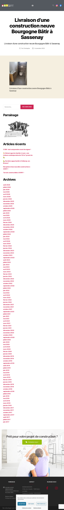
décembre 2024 (8, 225)
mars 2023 (7, 272)
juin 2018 (6, 396)
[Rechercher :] (11, 107)
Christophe (26, 48)
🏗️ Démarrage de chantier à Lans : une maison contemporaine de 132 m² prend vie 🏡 (17, 155)
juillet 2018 (7, 394)
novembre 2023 (8, 253)
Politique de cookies (26, 508)
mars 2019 (6, 377)
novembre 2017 (8, 410)
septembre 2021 (8, 311)
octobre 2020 (7, 335)
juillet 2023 (7, 262)
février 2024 (7, 246)
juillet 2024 (7, 234)
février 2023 (7, 274)
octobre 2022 (7, 283)
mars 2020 (7, 349)
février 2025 (7, 222)
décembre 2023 (8, 250)
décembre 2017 (8, 408)
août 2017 (6, 417)
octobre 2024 (7, 229)
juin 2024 (6, 236)
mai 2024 (6, 239)
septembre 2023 (8, 257)
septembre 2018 (8, 391)
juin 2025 (6, 213)
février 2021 (7, 325)
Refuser (31, 504)
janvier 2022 (7, 302)
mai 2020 (6, 344)
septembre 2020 (9, 337)
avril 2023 (6, 269)
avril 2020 (6, 347)
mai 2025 (6, 215)
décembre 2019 (8, 356)
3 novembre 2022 (39, 48)
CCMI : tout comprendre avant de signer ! (17, 149)
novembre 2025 (8, 203)
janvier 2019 (7, 382)
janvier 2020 (7, 354)
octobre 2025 (7, 206)
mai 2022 (6, 293)
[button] (32, 5)
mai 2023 (6, 267)
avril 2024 (6, 241)
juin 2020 (6, 342)
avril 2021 (6, 321)
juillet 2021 (6, 314)
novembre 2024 (8, 227)
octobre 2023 (7, 255)
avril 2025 (6, 218)
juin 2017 (6, 422)
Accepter (22, 504)
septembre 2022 (8, 286)
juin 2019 (6, 370)
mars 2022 (6, 297)
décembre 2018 (8, 384)
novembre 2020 (8, 333)
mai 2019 (6, 372)
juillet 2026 (7, 187)
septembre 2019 (8, 363)
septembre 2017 (8, 415)
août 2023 (6, 260)
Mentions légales (37, 508)
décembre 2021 (8, 304)
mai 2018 (6, 398)
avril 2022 (6, 295)
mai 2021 (6, 318)
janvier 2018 (7, 405)
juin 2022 (6, 290)
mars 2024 (7, 243)
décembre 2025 (8, 201)
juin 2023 (6, 264)
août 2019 (6, 365)
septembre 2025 (8, 208)
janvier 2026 (7, 199)
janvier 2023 (7, 276)
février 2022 (7, 300)
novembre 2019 (8, 358)
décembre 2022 (8, 279)
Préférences (41, 504)
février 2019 (7, 379)
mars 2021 (6, 323)
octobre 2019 (7, 361)
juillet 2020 (7, 340)
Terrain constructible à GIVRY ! (13, 172)
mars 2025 (7, 220)
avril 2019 (6, 375)
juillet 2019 (7, 368)
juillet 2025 (7, 211)
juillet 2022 (7, 288)
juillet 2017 (6, 419)
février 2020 (7, 351)
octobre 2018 (7, 389)
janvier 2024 (7, 248)
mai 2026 (6, 192)
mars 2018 (6, 403)
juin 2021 (6, 316)
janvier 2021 (7, 328)
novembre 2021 (8, 307)
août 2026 (6, 185)
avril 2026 (6, 194)
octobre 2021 (7, 309)
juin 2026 (6, 189)
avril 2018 (6, 401)
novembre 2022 (8, 281)
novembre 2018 (8, 387)
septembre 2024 (8, 232)
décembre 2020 (8, 330)
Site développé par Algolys (10, 508)
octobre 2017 (7, 412)
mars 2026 (7, 196)
